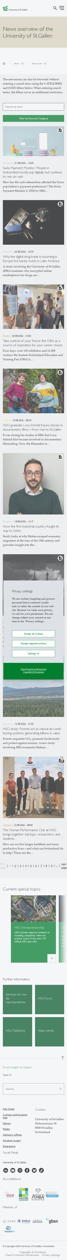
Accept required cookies (33, 643)
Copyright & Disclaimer (33, 672)
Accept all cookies (33, 633)
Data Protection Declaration (33, 669)
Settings (32, 653)
